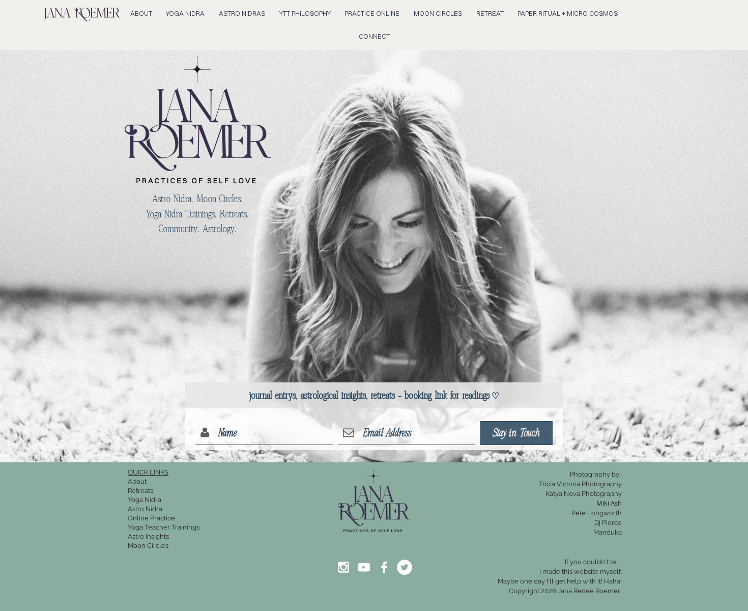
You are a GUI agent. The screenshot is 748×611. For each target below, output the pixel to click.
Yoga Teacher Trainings (163, 527)
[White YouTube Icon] (363, 567)
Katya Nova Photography (583, 493)
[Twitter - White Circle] (404, 567)
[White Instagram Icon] (343, 567)
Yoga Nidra (144, 500)
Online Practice (151, 518)
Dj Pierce (608, 522)
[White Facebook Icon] (384, 567)
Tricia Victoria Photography (580, 484)
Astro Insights (148, 536)
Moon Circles (148, 545)
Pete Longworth (596, 513)
